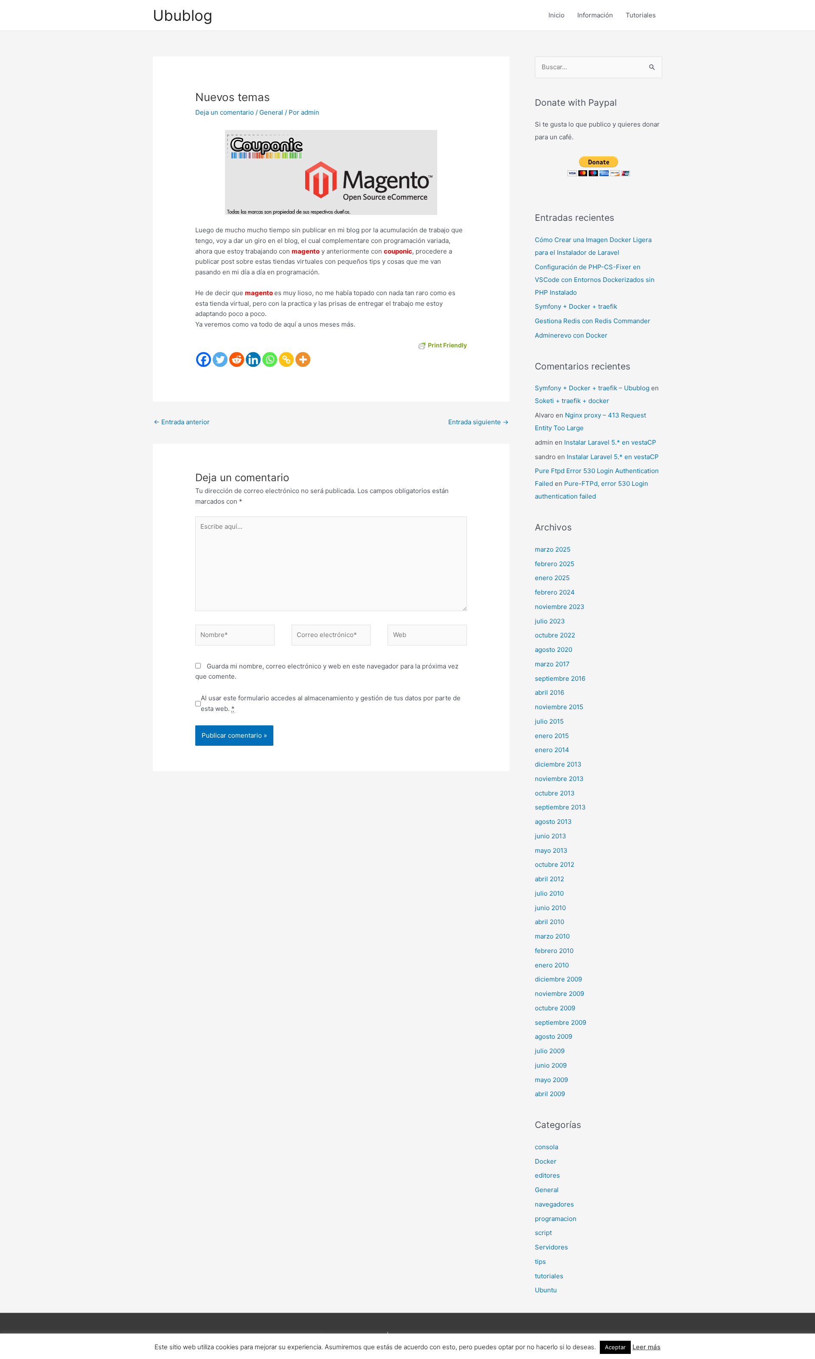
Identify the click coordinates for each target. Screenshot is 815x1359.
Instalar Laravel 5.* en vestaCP (610, 442)
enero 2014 (552, 750)
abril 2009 (550, 1094)
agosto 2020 (553, 650)
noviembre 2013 (559, 779)
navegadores (554, 1204)
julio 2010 (549, 893)
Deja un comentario (224, 112)
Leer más (646, 1347)
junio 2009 (551, 1065)
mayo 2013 (551, 850)
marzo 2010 (552, 936)
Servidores (551, 1247)
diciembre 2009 (558, 979)
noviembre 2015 (559, 707)
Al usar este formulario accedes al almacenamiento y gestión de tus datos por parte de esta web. (331, 703)
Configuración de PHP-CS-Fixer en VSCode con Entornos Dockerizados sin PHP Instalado (595, 279)
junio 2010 (550, 908)
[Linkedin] (253, 359)
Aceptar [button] (615, 1347)
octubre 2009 (555, 1008)
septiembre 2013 (560, 807)
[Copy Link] (286, 359)
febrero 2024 (555, 592)
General (271, 112)
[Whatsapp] (269, 359)
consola (546, 1147)
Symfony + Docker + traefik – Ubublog (592, 388)
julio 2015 (549, 721)
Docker (545, 1161)
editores (547, 1175)
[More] (302, 359)
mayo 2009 (551, 1080)
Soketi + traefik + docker (572, 401)
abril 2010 (549, 922)
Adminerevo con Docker (571, 335)
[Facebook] (203, 359)
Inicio (556, 15)
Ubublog (182, 15)
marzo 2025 (552, 549)
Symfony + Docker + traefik (576, 306)
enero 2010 (552, 965)
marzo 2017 (552, 664)
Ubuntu (546, 1290)
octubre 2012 (554, 864)
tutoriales (549, 1276)
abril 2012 (549, 879)
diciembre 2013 (558, 764)
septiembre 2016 (560, 678)
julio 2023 (550, 621)
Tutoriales (641, 15)
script (543, 1233)
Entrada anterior (182, 422)
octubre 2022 (555, 635)
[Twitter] (220, 359)
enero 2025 (552, 578)
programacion (555, 1219)
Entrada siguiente (478, 422)
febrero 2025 (554, 564)
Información (595, 15)
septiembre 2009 (560, 1022)
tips (540, 1261)
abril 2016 (549, 692)
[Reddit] (236, 359)
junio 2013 (550, 836)
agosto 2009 (553, 1036)
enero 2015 (552, 736)
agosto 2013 (553, 822)
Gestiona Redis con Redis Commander (592, 321)
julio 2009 (550, 1051)
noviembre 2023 (560, 607)
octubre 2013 (555, 793)
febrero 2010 (554, 951)
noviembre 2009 (559, 994)
